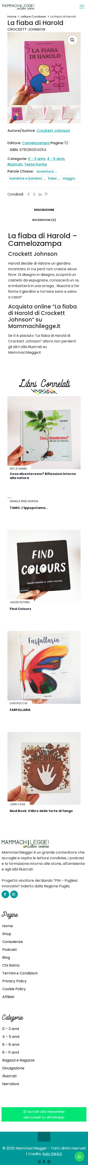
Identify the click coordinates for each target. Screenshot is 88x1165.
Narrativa (10, 1083)
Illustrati (14, 164)
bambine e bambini (25, 178)
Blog (6, 957)
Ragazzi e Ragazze (18, 1060)
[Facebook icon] (44, 1161)
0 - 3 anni (36, 158)
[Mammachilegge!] (34, 6)
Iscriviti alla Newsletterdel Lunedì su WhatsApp (44, 1114)
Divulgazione (13, 1068)
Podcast (9, 949)
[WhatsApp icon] (39, 1161)
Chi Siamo (11, 965)
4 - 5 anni (55, 158)
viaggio (69, 178)
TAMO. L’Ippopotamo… (29, 508)
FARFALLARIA (20, 710)
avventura (45, 171)
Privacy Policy (14, 981)
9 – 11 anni (10, 1052)
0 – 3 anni (10, 1028)
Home (11, 16)
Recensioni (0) (44, 220)
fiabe (52, 178)
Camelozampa (36, 143)
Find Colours (20, 609)
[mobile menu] (82, 7)
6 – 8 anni (10, 1044)
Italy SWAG (52, 1153)
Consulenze (12, 941)
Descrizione (44, 210)
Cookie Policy (14, 989)
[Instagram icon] (49, 1161)
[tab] (44, 210)
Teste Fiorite (35, 164)
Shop (6, 933)
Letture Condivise (33, 16)
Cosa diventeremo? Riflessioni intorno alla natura (43, 476)
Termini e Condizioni (19, 973)
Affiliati (8, 996)
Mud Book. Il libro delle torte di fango (41, 811)
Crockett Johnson (26, 29)
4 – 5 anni (10, 1036)
